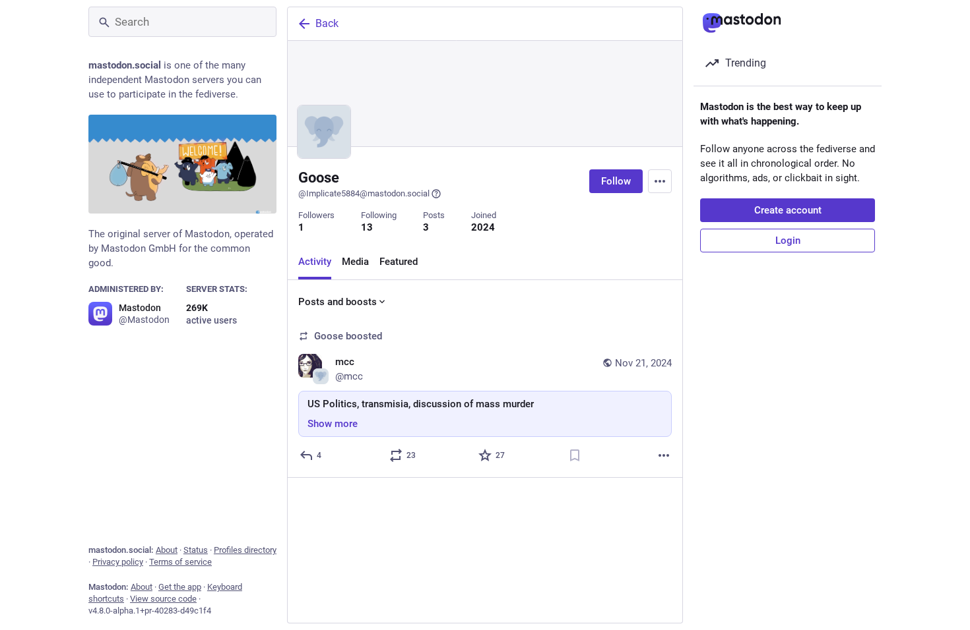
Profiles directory (245, 550)
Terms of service (180, 562)
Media (355, 262)
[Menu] (660, 181)
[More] (664, 455)
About (167, 550)
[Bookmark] (575, 455)
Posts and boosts (337, 302)
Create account (788, 210)
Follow (616, 181)
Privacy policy (117, 562)
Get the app (179, 587)
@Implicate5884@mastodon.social (364, 193)
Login (787, 240)
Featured (398, 262)
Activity (314, 262)
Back (327, 23)
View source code (163, 599)
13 (367, 227)
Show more (332, 424)
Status (195, 550)
